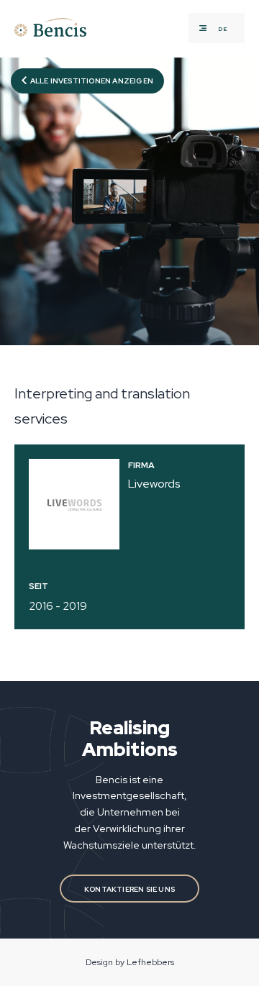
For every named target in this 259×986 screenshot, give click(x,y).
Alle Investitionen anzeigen (91, 81)
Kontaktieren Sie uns (129, 889)
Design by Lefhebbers (130, 962)
